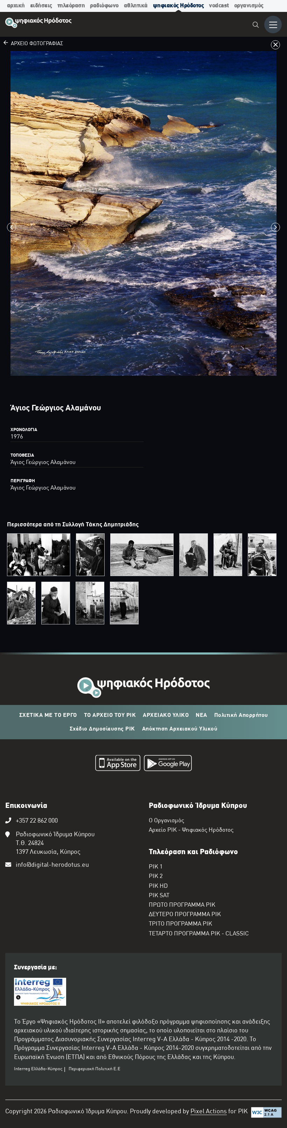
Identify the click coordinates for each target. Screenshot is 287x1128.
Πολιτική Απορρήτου (241, 715)
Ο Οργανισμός (166, 821)
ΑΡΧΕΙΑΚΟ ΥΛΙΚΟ (166, 715)
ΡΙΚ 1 (156, 867)
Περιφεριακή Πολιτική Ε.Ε (94, 1069)
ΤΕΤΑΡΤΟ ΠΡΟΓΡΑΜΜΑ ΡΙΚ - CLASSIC (199, 934)
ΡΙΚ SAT (159, 896)
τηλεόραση (71, 5)
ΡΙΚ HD (158, 886)
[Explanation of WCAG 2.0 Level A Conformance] (266, 1114)
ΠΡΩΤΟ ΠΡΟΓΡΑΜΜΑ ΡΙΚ (182, 905)
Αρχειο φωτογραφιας (35, 43)
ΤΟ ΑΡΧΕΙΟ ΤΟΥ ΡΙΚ (110, 715)
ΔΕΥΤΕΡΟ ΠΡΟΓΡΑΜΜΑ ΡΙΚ (185, 915)
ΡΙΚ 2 (156, 876)
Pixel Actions (208, 1112)
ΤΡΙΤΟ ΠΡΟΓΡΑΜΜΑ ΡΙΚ (180, 924)
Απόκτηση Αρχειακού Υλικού (180, 729)
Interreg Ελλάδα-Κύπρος (38, 1069)
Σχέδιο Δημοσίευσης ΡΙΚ (102, 729)
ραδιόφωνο (104, 5)
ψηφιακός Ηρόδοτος (178, 5)
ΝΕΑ (201, 715)
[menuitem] (256, 25)
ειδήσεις (41, 5)
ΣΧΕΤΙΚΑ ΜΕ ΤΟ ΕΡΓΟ (48, 715)
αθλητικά (136, 5)
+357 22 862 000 (37, 821)
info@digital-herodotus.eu (52, 865)
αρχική (16, 5)
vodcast (219, 5)
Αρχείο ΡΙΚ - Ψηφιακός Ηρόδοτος (191, 830)
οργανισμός (249, 5)
